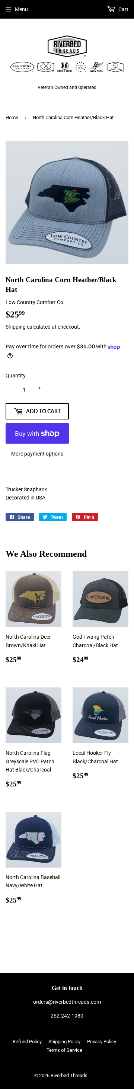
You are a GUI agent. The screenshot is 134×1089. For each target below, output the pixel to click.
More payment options (37, 454)
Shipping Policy (64, 1041)
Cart (122, 9)
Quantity (16, 376)
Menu (21, 9)
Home (12, 117)
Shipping (16, 327)
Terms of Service (64, 1050)
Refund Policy (27, 1041)
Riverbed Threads (69, 1075)
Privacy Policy (101, 1041)
